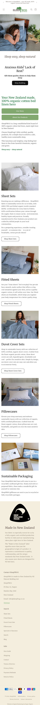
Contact (6, 660)
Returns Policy (8, 677)
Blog (5, 639)
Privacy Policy (8, 668)
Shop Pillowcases (10, 435)
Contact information (26, 699)
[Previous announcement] (3, 2)
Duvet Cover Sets (9, 622)
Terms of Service (9, 664)
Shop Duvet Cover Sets (12, 371)
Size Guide (7, 651)
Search (6, 635)
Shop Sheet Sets (10, 239)
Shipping (7, 655)
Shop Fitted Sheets (11, 303)
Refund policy (22, 696)
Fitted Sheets (8, 618)
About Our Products (20, 117)
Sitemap (7, 603)
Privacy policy (31, 696)
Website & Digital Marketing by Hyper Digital (20, 704)
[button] (4, 9)
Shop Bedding (20, 83)
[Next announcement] (37, 2)
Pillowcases (8, 626)
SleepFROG (13, 696)
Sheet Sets (7, 614)
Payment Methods (10, 672)
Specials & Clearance (11, 631)
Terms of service (14, 699)
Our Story (20, 111)
